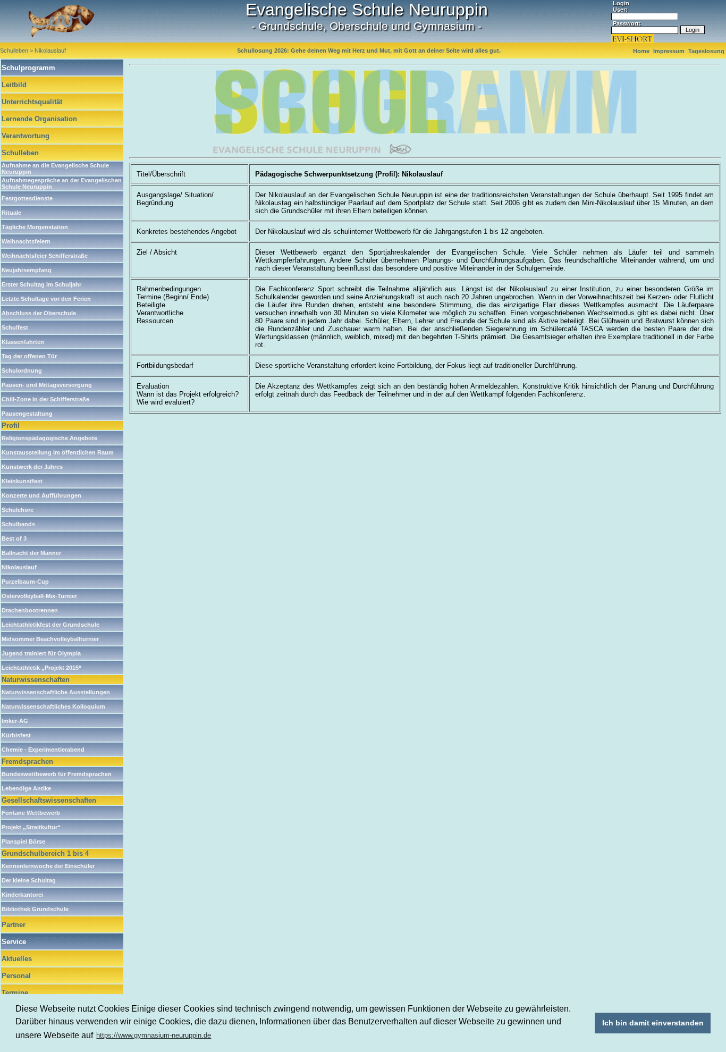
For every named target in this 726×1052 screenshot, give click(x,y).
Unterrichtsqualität (32, 102)
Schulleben (20, 153)
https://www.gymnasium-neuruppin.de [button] (153, 1035)
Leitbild (14, 85)
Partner (14, 925)
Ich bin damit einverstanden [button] (653, 1023)
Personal (16, 976)
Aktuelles (17, 959)
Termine (15, 993)
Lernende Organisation (39, 119)
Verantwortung (25, 136)
